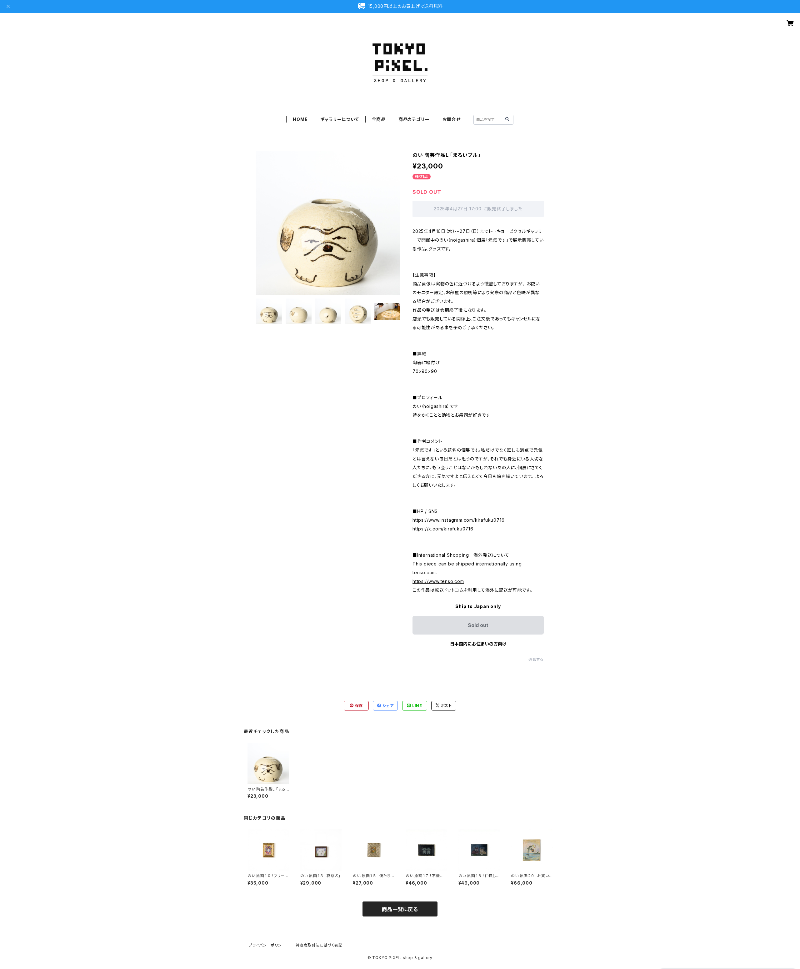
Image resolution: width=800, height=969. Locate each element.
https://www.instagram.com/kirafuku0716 (458, 520)
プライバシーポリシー (267, 945)
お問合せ (451, 119)
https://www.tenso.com (438, 581)
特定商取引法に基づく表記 (319, 945)
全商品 (379, 119)
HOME (300, 119)
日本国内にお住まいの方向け (478, 643)
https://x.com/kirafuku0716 (442, 528)
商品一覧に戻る (400, 909)
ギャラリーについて (339, 119)
